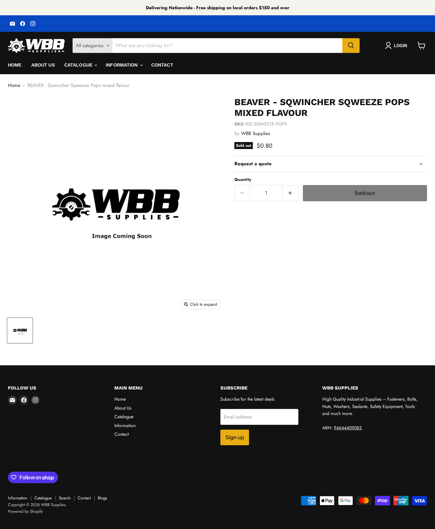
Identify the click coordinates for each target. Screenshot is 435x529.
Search (65, 498)
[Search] (351, 45)
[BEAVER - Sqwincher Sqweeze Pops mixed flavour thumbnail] (19, 330)
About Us (43, 65)
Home (15, 65)
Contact (162, 65)
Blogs (102, 498)
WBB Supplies (255, 133)
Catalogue (79, 65)
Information (122, 65)
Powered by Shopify (25, 511)
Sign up (234, 437)
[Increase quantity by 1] (290, 193)
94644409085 (348, 428)
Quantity (242, 179)
